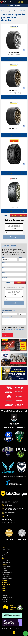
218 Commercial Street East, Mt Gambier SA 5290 (14, 509)
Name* (4, 262)
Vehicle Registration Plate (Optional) (8, 311)
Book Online (6, 584)
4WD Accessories (6, 566)
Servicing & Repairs (7, 572)
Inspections (4, 570)
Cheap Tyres (5, 601)
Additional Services (7, 578)
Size (3, 257)
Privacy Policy (9, 329)
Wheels (4, 559)
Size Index (4, 595)
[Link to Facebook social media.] (14, 632)
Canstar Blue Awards (7, 597)
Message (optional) (7, 317)
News (3, 588)
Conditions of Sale (20, 628)
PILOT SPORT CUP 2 (14, 52)
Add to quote (10, 58)
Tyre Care (4, 555)
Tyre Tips (4, 557)
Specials (4, 580)
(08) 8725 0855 (10, 513)
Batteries (4, 568)
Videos (4, 590)
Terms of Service (20, 329)
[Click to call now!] (18, 2)
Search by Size (6, 551)
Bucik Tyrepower (15, 5)
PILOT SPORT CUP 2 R (14, 90)
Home (4, 11)
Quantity (21, 257)
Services (4, 564)
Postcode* (5, 277)
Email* (4, 272)
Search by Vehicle (6, 549)
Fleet (3, 586)
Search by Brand (6, 553)
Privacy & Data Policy (10, 628)
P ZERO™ (14, 167)
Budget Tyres (5, 599)
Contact (4, 582)
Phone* (4, 267)
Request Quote (7, 335)
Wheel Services (6, 576)
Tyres (3, 547)
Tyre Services (5, 574)
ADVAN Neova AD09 (14, 205)
